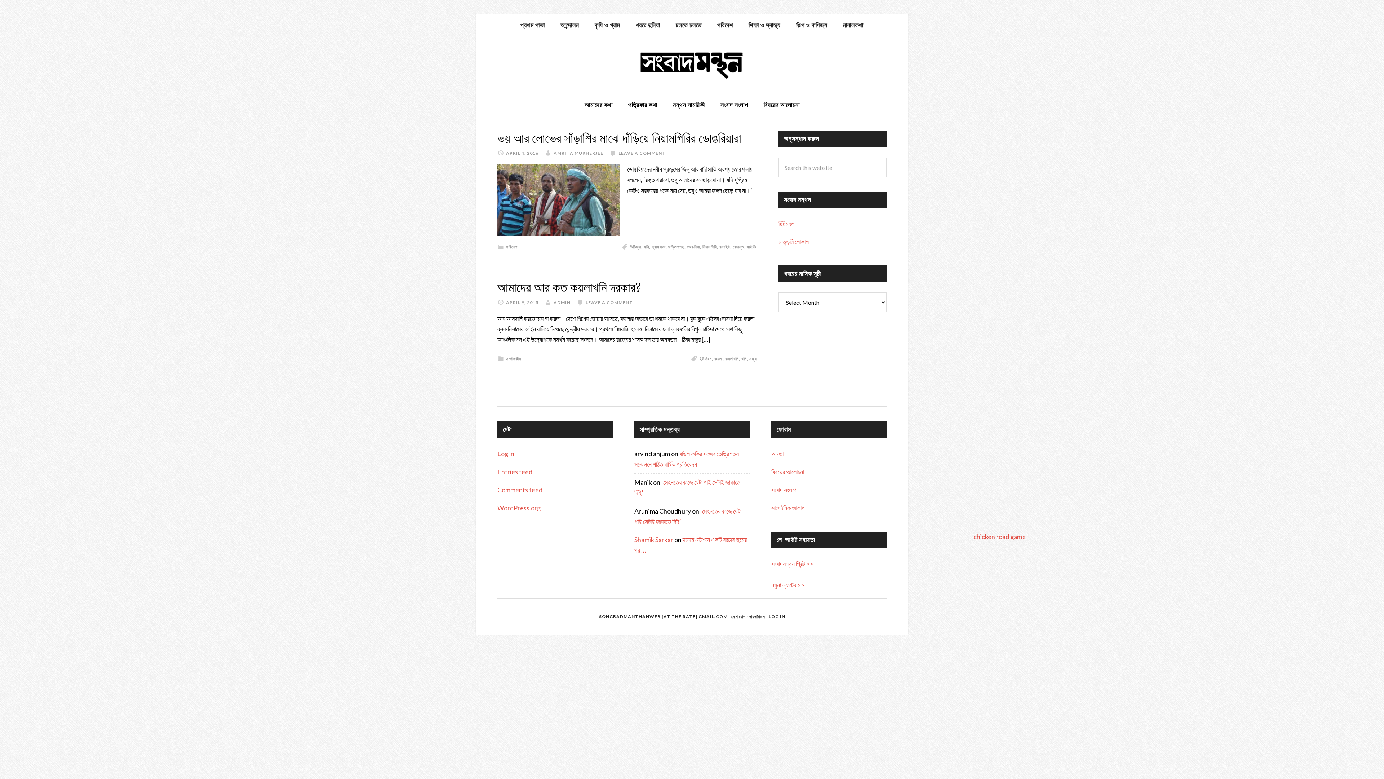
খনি (646, 247)
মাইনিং (752, 247)
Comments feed (519, 490)
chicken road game (999, 537)
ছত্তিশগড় (676, 247)
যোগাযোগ (738, 616)
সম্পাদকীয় (513, 358)
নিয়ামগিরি (709, 247)
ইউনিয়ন (706, 358)
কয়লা (718, 358)
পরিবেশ (512, 247)
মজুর (753, 358)
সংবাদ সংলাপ (784, 490)
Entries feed (514, 472)
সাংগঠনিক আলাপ (788, 508)
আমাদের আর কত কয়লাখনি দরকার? (569, 287)
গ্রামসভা (659, 247)
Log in (505, 454)
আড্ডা (777, 454)
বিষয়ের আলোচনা (787, 472)
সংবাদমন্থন (692, 64)
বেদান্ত (738, 247)
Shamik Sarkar (653, 539)
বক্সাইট (724, 247)
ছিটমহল (786, 224)
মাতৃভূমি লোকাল (793, 242)
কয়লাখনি (732, 358)
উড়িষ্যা (635, 247)
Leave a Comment (642, 153)
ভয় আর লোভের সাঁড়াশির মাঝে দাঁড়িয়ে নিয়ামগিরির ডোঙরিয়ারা (619, 138)
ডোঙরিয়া (693, 247)
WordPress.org (519, 508)
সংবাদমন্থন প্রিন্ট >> (792, 564)
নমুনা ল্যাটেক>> (787, 585)
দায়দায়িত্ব (757, 616)
